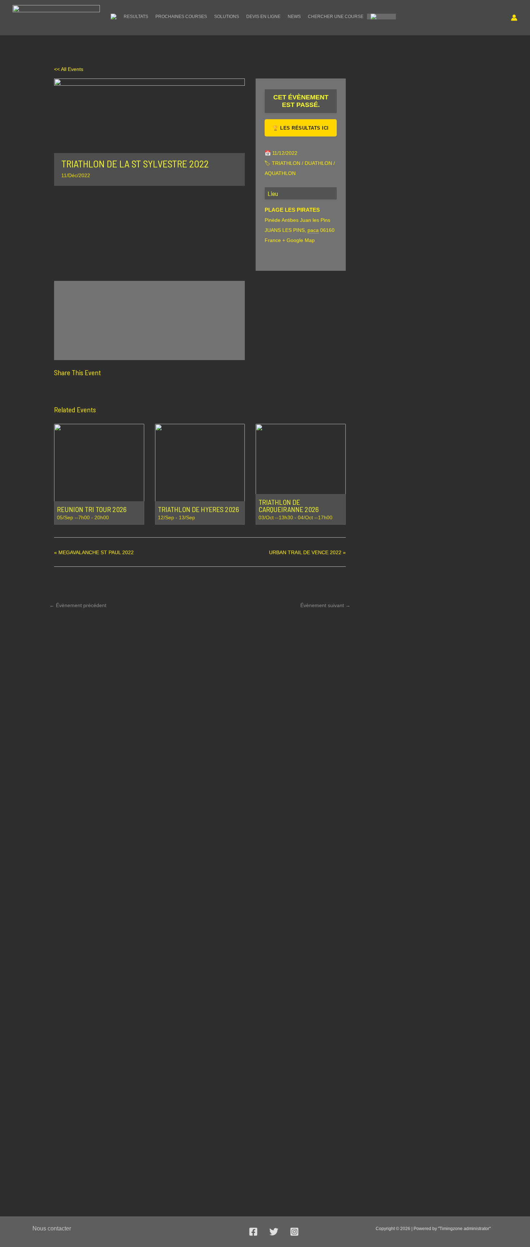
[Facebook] (62, 389)
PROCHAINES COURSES (181, 16)
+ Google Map (298, 240)
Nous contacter (51, 1228)
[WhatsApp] (115, 389)
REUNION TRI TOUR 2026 (92, 509)
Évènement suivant (325, 605)
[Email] (97, 389)
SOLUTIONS (226, 16)
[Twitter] (79, 389)
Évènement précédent (77, 605)
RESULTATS (136, 16)
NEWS (294, 16)
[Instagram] (294, 1232)
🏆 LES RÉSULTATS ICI (301, 128)
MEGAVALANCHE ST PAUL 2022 (94, 552)
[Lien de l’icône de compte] (514, 17)
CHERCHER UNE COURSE (335, 16)
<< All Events (68, 69)
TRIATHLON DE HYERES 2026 (198, 509)
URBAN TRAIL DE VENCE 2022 (307, 552)
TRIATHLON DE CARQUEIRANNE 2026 (289, 505)
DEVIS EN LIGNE (263, 16)
